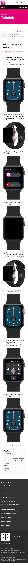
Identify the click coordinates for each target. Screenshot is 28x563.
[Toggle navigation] (22, 7)
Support (3, 14)
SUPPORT (4, 7)
